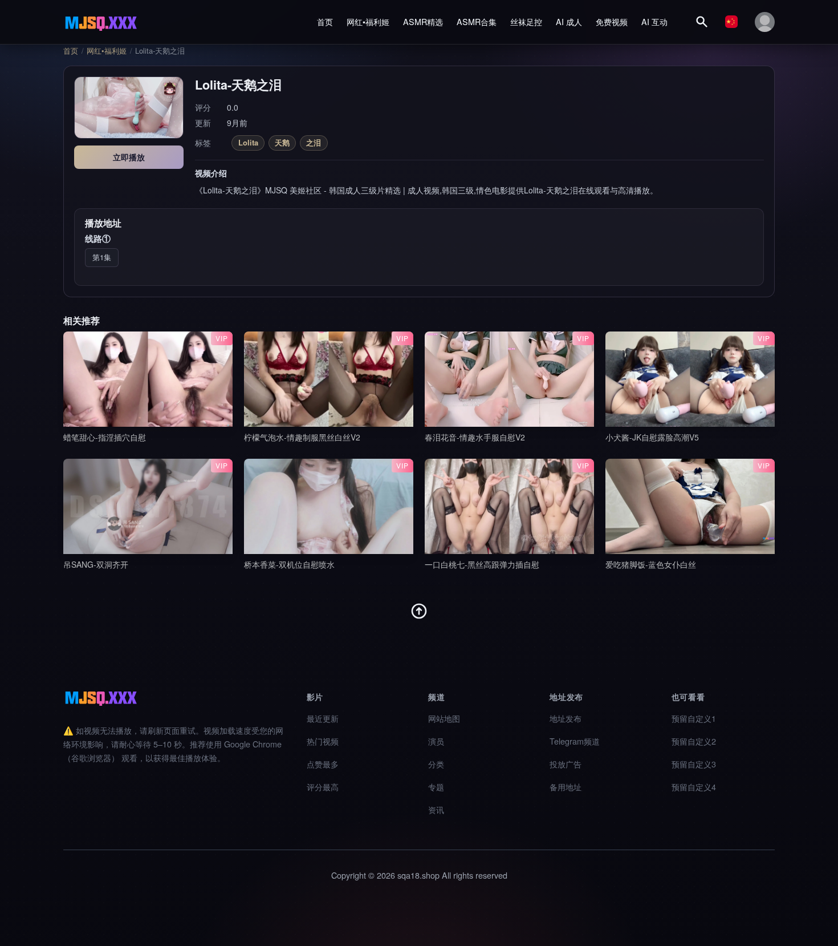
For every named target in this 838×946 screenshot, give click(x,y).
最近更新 (323, 718)
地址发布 (565, 718)
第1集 (101, 257)
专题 (436, 787)
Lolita (248, 142)
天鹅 (282, 142)
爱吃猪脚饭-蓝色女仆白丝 (650, 564)
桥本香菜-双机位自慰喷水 (289, 564)
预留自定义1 (694, 718)
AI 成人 (569, 21)
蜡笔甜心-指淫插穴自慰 (104, 437)
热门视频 (323, 741)
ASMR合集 (477, 21)
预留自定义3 (694, 764)
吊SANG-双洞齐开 (95, 564)
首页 (325, 21)
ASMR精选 (423, 21)
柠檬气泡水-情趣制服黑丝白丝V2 (302, 437)
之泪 (313, 142)
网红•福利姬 (368, 21)
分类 (436, 764)
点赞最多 (323, 764)
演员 (436, 741)
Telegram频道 (575, 741)
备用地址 (565, 787)
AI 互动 (654, 21)
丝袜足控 (526, 21)
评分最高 (323, 787)
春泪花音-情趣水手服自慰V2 (475, 437)
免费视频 (612, 21)
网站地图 (444, 718)
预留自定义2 (694, 741)
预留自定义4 (694, 787)
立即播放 (129, 157)
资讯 (436, 809)
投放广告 (565, 764)
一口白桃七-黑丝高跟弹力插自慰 (482, 564)
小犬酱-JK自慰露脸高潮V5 (652, 437)
